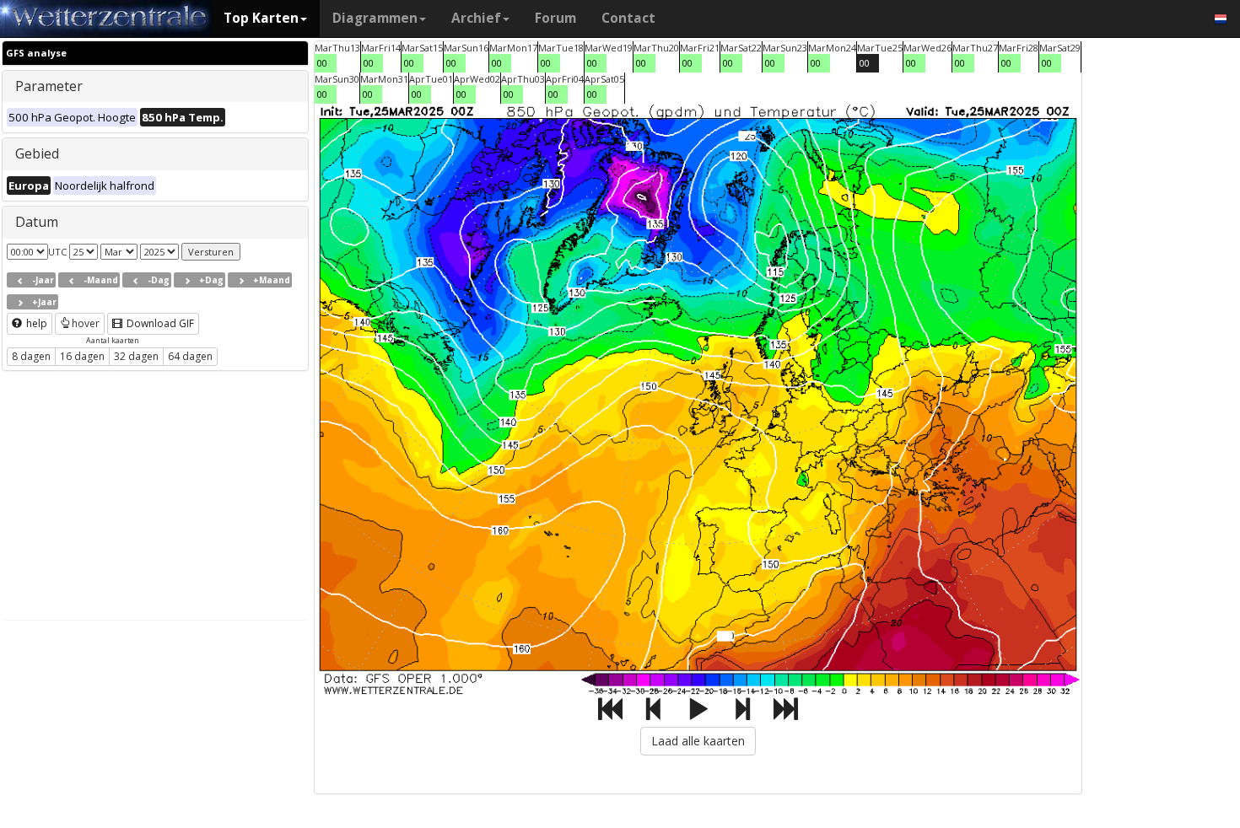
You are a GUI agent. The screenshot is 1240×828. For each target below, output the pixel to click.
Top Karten (261, 18)
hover (86, 323)
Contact (628, 18)
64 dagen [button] (190, 356)
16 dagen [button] (82, 356)
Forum (555, 18)
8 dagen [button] (31, 356)
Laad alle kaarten (698, 741)
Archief (476, 18)
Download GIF (159, 323)
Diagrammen (375, 18)
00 (322, 62)
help (35, 323)
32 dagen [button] (136, 356)
